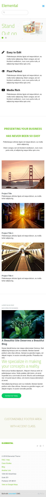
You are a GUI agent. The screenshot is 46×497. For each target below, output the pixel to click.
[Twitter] (37, 446)
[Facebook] (43, 446)
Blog (3, 467)
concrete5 (12, 493)
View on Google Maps (10, 484)
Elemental (10, 5)
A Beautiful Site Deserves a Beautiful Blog (23, 342)
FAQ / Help (6, 460)
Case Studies (7, 463)
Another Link (6, 470)
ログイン (41, 493)
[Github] (40, 446)
